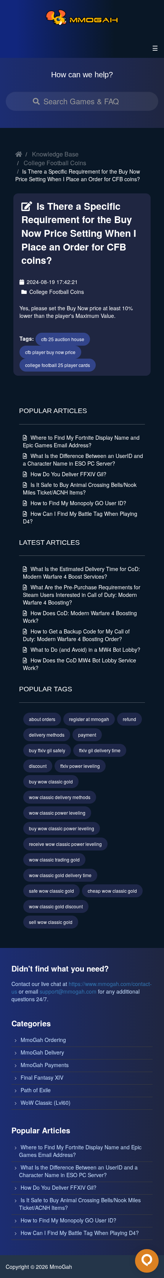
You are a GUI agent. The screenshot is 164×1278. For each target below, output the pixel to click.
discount (38, 766)
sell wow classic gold (50, 922)
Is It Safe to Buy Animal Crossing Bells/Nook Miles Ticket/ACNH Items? (80, 488)
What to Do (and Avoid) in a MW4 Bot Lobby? (84, 649)
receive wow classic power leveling (65, 844)
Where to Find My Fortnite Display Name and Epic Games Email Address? (81, 441)
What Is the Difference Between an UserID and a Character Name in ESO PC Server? (83, 459)
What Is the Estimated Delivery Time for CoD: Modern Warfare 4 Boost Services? (81, 572)
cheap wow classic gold (112, 890)
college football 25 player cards (57, 365)
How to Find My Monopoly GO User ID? (77, 503)
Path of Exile (36, 1090)
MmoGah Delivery (42, 1052)
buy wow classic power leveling (61, 828)
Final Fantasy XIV (42, 1077)
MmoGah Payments (45, 1065)
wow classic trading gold (54, 859)
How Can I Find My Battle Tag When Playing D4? (80, 1233)
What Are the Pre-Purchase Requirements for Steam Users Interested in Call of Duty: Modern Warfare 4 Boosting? (81, 594)
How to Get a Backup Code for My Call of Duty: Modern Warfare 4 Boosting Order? (76, 635)
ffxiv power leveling (80, 766)
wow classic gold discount (56, 906)
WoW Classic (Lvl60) (46, 1102)
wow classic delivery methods (59, 797)
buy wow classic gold (51, 781)
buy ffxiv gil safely (47, 750)
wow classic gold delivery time (60, 875)
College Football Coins (55, 162)
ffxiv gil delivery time (100, 750)
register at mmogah (89, 719)
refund (129, 719)
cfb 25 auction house (62, 339)
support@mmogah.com (68, 991)
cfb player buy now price (50, 352)
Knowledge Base (55, 154)
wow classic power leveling (57, 812)
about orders (42, 719)
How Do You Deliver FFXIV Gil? (67, 474)
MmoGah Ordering (43, 1039)
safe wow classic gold (51, 890)
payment (87, 734)
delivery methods (46, 734)
